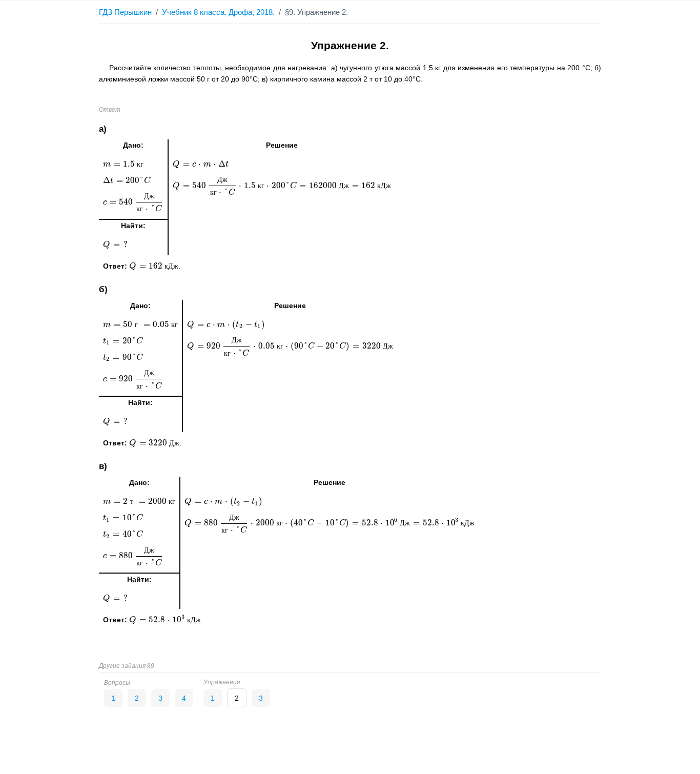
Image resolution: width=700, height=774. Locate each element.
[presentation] (153, 266)
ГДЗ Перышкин (125, 12)
